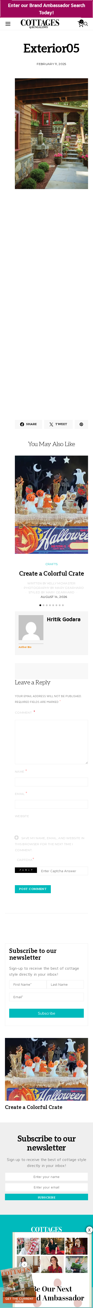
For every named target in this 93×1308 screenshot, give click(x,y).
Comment (23, 712)
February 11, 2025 (51, 64)
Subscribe (46, 1013)
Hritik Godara (64, 619)
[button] (40, 605)
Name (21, 771)
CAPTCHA (25, 859)
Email (21, 793)
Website (22, 816)
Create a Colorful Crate (51, 573)
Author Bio (25, 646)
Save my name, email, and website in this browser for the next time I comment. (50, 844)
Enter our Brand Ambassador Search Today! (46, 8)
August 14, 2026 (54, 597)
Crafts (51, 564)
